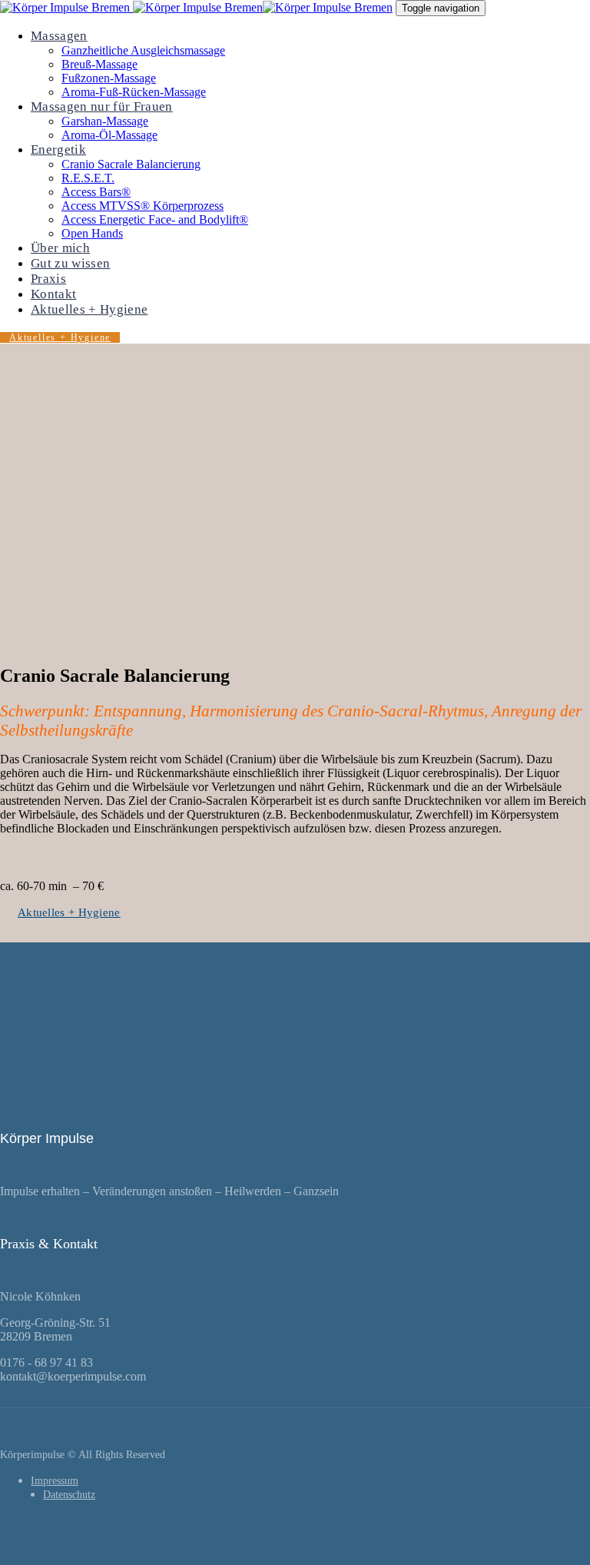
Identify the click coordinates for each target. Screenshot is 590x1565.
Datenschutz (69, 1494)
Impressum (54, 1481)
